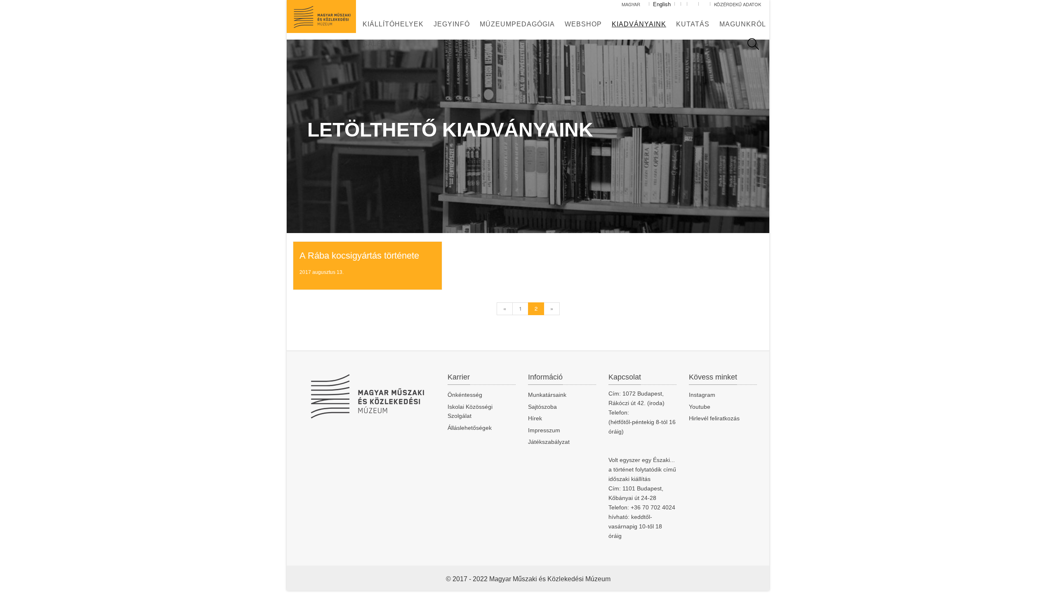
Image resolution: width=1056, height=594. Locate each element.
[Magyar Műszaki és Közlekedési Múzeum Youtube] (704, 4)
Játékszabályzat (549, 441)
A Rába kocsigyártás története (359, 255)
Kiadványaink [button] (639, 24)
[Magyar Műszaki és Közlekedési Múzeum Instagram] (693, 4)
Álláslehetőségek (470, 427)
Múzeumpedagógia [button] (517, 24)
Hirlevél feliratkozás (714, 418)
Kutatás (693, 24)
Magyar (631, 4)
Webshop (583, 24)
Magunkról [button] (742, 24)
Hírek (535, 418)
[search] (757, 44)
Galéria (378, 43)
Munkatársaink (547, 394)
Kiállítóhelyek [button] (393, 24)
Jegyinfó (452, 24)
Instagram (702, 394)
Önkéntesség (465, 394)
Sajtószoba (542, 406)
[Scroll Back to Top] (1044, 583)
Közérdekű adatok (737, 4)
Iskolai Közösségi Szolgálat (470, 411)
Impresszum (544, 430)
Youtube (699, 406)
